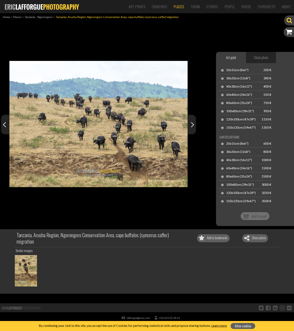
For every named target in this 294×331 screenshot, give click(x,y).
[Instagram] (282, 307)
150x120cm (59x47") (241, 127)
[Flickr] (289, 307)
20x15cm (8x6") (237, 70)
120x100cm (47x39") (241, 119)
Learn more (219, 325)
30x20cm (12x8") (238, 78)
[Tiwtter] (261, 307)
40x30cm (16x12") (239, 86)
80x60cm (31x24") (239, 103)
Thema (195, 6)
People (229, 6)
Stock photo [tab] (261, 57)
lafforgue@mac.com (138, 318)
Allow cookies (243, 326)
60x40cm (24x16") (239, 94)
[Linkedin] (275, 307)
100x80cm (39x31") (240, 111)
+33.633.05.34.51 (169, 318)
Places (179, 6)
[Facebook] (268, 307)
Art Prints (137, 6)
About (286, 6)
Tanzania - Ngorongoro (38, 17)
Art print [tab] (231, 57)
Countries (159, 6)
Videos (246, 6)
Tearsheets (266, 6)
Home (6, 17)
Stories (212, 6)
